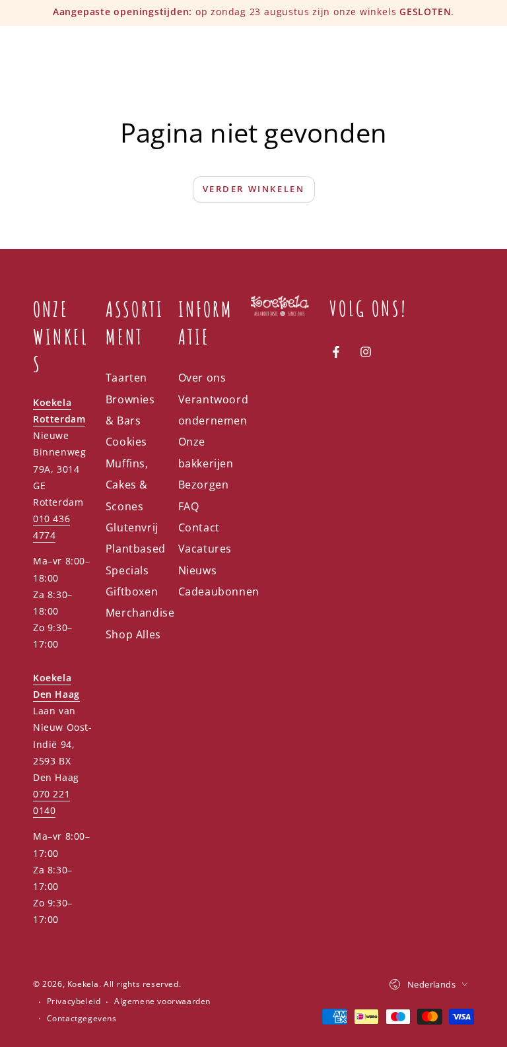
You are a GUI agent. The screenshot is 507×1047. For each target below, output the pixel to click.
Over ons (202, 377)
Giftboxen (132, 591)
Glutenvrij (132, 527)
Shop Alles (133, 634)
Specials (127, 570)
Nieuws (197, 570)
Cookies (126, 441)
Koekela (83, 984)
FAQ (188, 506)
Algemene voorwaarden (162, 1001)
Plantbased (136, 548)
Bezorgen (203, 484)
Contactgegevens (82, 1018)
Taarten (126, 377)
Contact (199, 527)
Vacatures (205, 548)
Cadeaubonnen (218, 591)
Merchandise (140, 612)
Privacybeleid (74, 1001)
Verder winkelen (254, 189)
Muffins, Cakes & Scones (127, 485)
